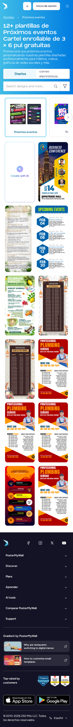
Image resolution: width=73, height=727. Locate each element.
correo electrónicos (48, 74)
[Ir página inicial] (4, 6)
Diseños (20, 74)
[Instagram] (40, 543)
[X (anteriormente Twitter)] (52, 543)
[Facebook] (28, 543)
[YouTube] (64, 543)
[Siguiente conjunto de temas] (68, 117)
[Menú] (67, 6)
